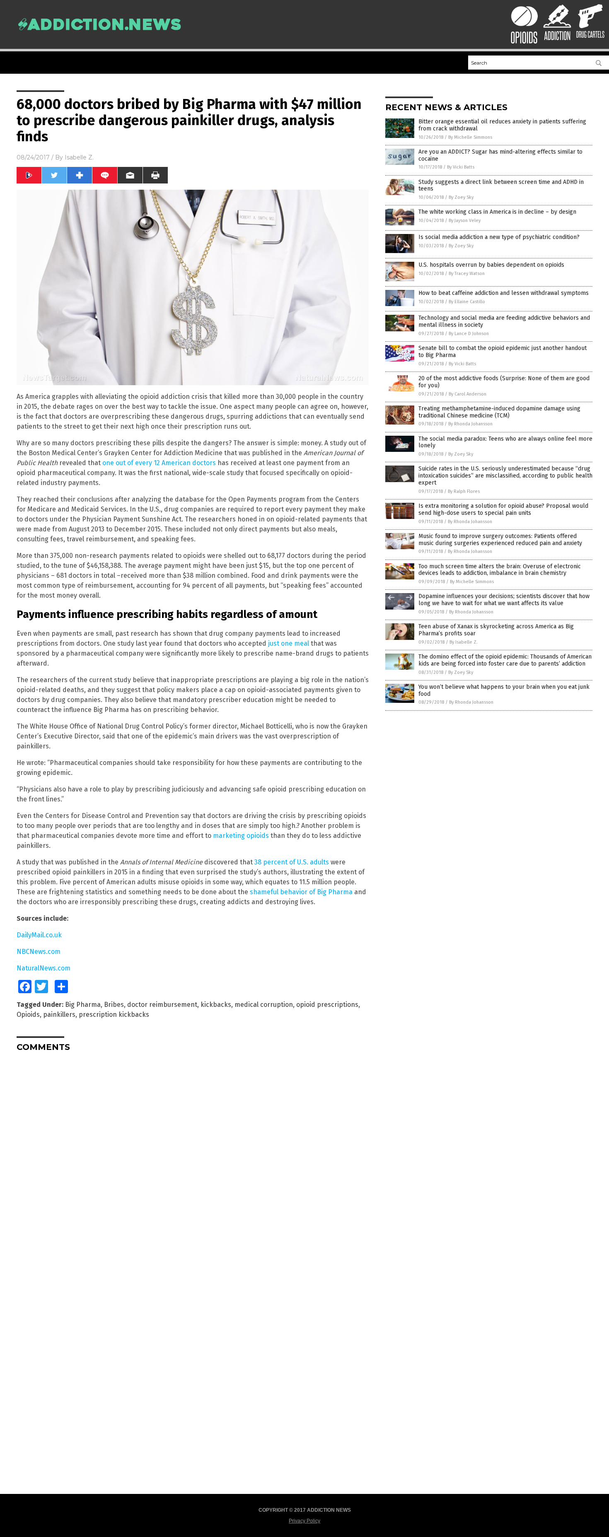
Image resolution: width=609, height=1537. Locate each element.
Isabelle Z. (79, 157)
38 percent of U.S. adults (291, 862)
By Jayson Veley (465, 220)
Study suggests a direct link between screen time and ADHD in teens (501, 186)
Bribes (114, 1005)
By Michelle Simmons (470, 137)
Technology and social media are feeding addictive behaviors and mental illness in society (504, 321)
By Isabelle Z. (464, 642)
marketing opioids (241, 836)
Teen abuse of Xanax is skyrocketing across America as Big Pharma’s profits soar (496, 630)
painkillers (59, 1014)
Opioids (28, 1014)
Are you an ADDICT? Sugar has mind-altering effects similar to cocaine (500, 155)
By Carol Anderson (467, 394)
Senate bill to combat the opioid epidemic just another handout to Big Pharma (502, 352)
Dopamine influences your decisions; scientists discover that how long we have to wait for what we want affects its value (504, 600)
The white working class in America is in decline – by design (497, 211)
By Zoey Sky (461, 197)
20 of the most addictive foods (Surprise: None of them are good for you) (504, 382)
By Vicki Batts (460, 167)
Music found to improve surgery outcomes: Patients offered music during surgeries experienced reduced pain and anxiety (500, 540)
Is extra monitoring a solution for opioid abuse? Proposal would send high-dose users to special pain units (503, 509)
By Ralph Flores (464, 491)
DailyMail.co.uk (39, 935)
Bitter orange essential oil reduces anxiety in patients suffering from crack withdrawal (502, 125)
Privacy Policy (304, 1521)
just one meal (288, 643)
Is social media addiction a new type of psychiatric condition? (499, 237)
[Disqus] (193, 1161)
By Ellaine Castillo (467, 301)
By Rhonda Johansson (470, 424)
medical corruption (263, 1005)
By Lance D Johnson (469, 333)
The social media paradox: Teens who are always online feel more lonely (505, 442)
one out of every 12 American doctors (159, 463)
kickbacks (216, 1005)
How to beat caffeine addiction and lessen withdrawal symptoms (503, 293)
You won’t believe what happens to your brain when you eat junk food (504, 690)
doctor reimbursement (162, 1005)
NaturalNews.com (43, 968)
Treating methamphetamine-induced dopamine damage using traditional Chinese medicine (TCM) (499, 412)
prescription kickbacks (114, 1014)
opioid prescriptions (327, 1005)
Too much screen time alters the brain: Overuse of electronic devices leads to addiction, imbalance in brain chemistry (499, 570)
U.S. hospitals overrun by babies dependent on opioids (491, 264)
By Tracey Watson (467, 273)
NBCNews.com (38, 951)
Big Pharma (83, 1005)
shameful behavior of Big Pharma (301, 892)
